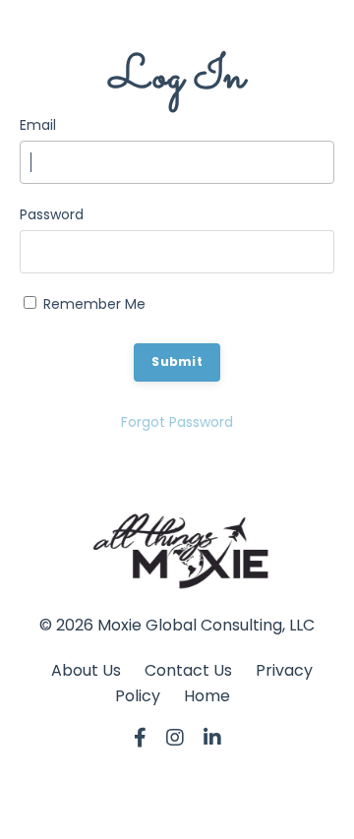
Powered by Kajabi (177, 807)
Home (207, 696)
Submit (177, 361)
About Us (86, 670)
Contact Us (188, 670)
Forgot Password (177, 422)
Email (38, 125)
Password (52, 214)
